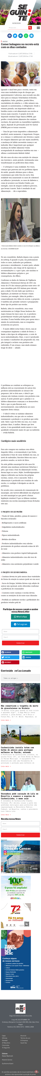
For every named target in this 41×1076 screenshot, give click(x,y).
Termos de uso (25, 1038)
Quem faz (23, 1043)
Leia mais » (6, 720)
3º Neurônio (6, 1043)
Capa (3, 1036)
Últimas (4, 1038)
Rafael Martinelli (7, 1056)
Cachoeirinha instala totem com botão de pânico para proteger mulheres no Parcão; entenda (17, 750)
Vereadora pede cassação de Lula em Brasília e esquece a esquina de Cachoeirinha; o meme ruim (19, 796)
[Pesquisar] (30, 27)
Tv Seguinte (6, 1048)
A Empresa (24, 1040)
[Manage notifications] (36, 1071)
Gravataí (4, 1040)
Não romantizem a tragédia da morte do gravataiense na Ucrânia (19, 707)
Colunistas (5, 1045)
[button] (9, 36)
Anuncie (23, 1036)
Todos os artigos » (11, 678)
